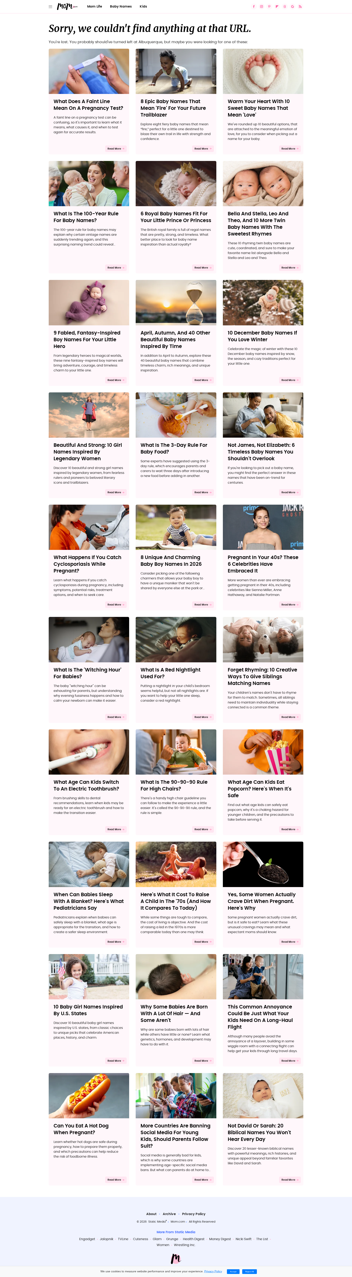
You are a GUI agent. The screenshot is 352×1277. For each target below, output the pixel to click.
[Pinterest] (269, 6)
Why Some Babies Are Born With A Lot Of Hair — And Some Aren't (174, 1014)
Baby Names (121, 6)
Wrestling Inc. (185, 1245)
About (151, 1214)
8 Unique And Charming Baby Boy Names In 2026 (171, 561)
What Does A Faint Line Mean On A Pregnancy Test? (88, 105)
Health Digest (194, 1239)
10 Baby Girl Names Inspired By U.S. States (88, 1010)
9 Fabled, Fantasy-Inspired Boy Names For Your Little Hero (87, 340)
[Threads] (285, 6)
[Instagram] (261, 6)
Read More (114, 149)
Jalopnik (106, 1239)
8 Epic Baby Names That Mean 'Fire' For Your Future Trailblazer (173, 108)
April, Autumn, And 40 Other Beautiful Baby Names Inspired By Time (175, 340)
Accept (233, 1271)
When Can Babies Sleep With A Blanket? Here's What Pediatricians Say (89, 901)
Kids (143, 6)
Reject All (249, 1271)
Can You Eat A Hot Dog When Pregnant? (81, 1129)
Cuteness (140, 1239)
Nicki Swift (244, 1239)
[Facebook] (254, 6)
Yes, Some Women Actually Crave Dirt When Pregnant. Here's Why (262, 901)
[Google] (292, 6)
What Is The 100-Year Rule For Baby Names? (86, 217)
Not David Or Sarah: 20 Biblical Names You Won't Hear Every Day (259, 1133)
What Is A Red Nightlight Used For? (170, 673)
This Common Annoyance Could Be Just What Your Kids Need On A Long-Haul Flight (260, 1017)
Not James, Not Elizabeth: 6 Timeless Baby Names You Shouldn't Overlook (261, 452)
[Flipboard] (277, 6)
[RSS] (300, 6)
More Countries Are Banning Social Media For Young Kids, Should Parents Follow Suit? (175, 1136)
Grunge (172, 1239)
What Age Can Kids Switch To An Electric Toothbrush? (86, 786)
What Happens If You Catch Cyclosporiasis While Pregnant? (87, 564)
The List (262, 1239)
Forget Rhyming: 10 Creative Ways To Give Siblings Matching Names (262, 677)
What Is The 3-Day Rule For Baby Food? (174, 449)
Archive (169, 1214)
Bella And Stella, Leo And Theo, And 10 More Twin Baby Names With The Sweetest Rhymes (258, 224)
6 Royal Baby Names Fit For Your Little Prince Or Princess (176, 217)
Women (163, 1245)
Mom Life (94, 6)
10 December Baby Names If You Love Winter (262, 336)
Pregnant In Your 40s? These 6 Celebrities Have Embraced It (263, 564)
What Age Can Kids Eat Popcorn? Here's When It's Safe (260, 789)
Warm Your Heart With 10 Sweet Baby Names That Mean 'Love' (259, 108)
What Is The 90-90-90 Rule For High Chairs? (174, 786)
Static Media (157, 1221)
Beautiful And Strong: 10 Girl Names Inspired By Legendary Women (88, 452)
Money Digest (220, 1239)
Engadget (87, 1239)
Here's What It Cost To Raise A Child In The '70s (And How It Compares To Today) (176, 901)
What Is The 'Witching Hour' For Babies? (87, 673)
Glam (157, 1239)
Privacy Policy (194, 1214)
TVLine (123, 1239)
